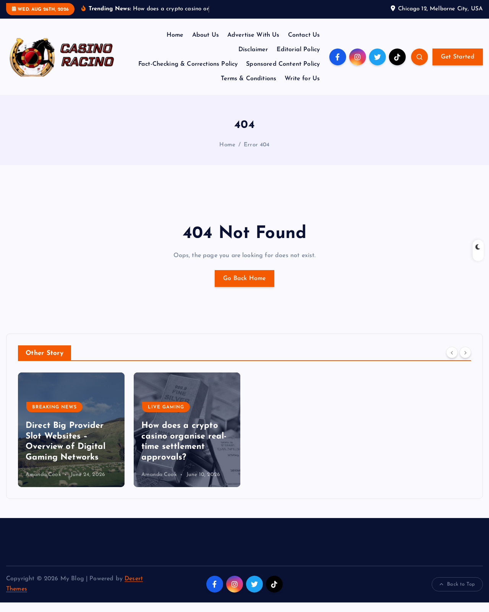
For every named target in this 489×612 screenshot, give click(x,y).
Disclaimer (253, 50)
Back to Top (461, 584)
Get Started (457, 57)
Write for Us (302, 79)
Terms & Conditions (248, 79)
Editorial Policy (298, 50)
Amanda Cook (43, 475)
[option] (71, 429)
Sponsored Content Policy (283, 64)
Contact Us (304, 35)
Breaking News (54, 407)
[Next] (465, 352)
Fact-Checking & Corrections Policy (188, 64)
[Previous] (452, 352)
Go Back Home (244, 278)
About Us (205, 35)
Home (175, 35)
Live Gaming (166, 407)
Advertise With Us (253, 35)
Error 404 (256, 145)
